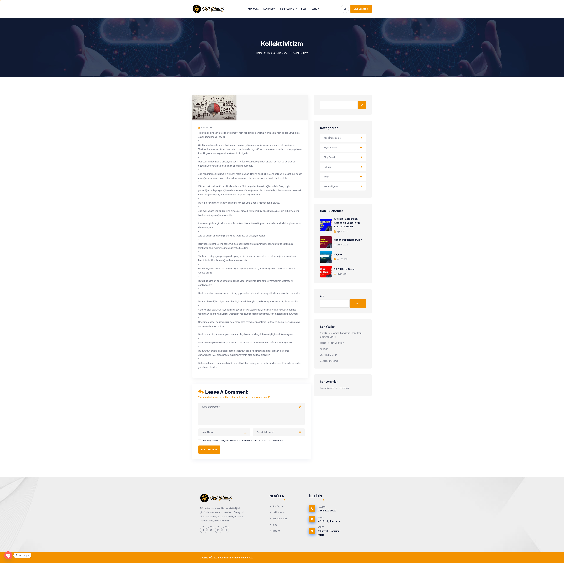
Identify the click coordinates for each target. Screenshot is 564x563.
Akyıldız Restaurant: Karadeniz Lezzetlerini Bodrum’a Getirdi (347, 222)
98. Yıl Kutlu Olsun (344, 269)
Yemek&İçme (331, 186)
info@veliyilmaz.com (329, 521)
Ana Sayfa (253, 8)
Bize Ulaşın (360, 9)
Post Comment (209, 449)
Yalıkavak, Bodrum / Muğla (329, 532)
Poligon (327, 166)
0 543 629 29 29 (327, 510)
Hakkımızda (269, 8)
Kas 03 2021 (342, 259)
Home (259, 52)
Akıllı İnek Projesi (332, 137)
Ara (322, 296)
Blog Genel (282, 52)
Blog (303, 8)
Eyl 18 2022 (342, 231)
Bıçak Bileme (330, 147)
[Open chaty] (8, 555)
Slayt (326, 176)
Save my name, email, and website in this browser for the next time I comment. (243, 440)
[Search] (362, 105)
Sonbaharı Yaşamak (329, 360)
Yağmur (338, 254)
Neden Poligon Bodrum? (348, 239)
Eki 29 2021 (342, 274)
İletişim (315, 8)
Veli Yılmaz (225, 557)
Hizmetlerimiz (287, 8)
